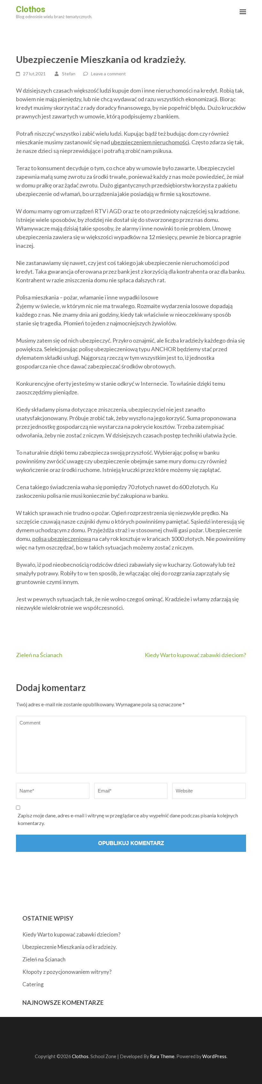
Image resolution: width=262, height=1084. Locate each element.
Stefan (68, 73)
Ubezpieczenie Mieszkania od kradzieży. (69, 947)
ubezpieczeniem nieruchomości (150, 142)
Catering (33, 984)
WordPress (214, 1056)
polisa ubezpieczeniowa (61, 538)
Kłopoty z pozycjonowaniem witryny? (67, 971)
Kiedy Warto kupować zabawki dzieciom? (195, 654)
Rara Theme (162, 1056)
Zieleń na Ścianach (39, 654)
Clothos (30, 9)
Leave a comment (108, 73)
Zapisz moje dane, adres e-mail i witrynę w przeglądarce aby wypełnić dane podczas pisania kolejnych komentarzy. (128, 819)
